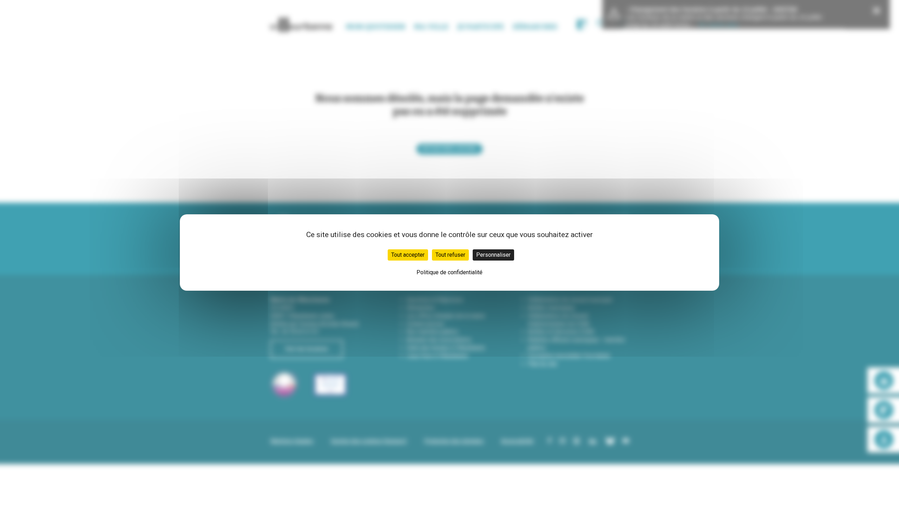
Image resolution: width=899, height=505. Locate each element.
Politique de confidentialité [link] (449, 272)
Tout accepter (408, 254)
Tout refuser (450, 254)
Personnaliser (493, 254)
